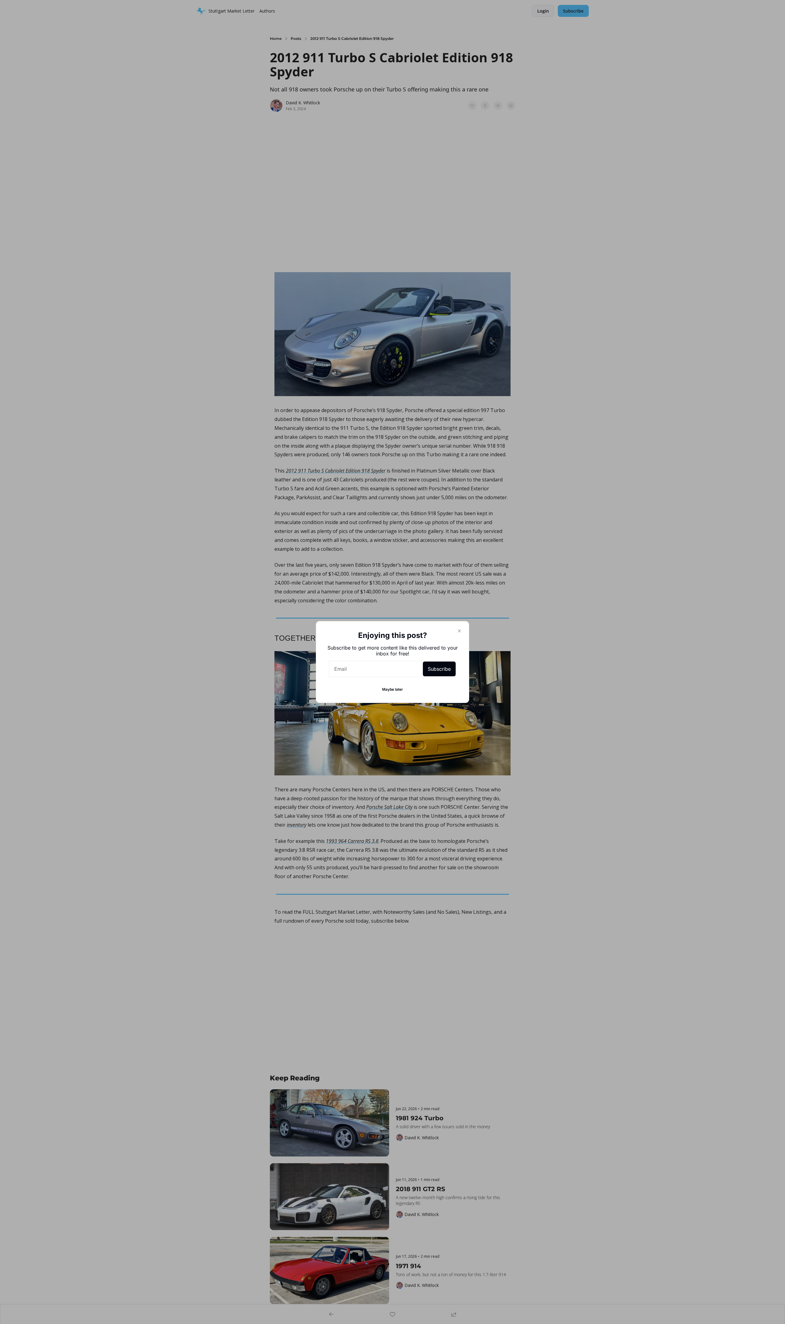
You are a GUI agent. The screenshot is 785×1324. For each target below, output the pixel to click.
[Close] (459, 630)
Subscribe (439, 669)
